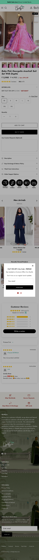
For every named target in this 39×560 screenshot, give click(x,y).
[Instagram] (21, 293)
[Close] (32, 266)
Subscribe (19, 287)
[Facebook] (18, 293)
